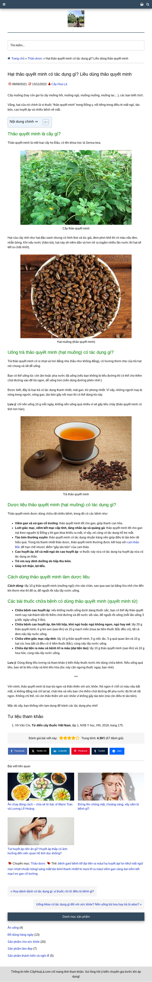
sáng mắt (45, 869)
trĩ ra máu (96, 869)
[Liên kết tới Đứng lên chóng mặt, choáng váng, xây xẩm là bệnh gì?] (111, 787)
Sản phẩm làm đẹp (20, 948)
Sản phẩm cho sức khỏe (24, 941)
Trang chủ (17, 58)
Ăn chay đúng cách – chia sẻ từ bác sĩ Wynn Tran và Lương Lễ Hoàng (40, 806)
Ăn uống (13, 927)
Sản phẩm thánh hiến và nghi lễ (28, 955)
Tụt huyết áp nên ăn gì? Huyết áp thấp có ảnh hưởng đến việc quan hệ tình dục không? (37, 851)
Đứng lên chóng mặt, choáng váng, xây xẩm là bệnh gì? (108, 806)
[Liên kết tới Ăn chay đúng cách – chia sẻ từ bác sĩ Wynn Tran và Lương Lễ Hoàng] (41, 787)
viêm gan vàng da (115, 869)
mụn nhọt (14, 869)
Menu (76, 4)
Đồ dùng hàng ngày (21, 934)
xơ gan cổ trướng (26, 873)
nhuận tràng (29, 869)
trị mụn (84, 869)
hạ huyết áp (112, 863)
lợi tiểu (125, 863)
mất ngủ (137, 863)
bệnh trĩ (77, 863)
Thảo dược (35, 58)
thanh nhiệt (70, 869)
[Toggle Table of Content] (44, 122)
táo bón (57, 869)
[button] (61, 738)
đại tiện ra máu (93, 863)
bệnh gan (64, 863)
